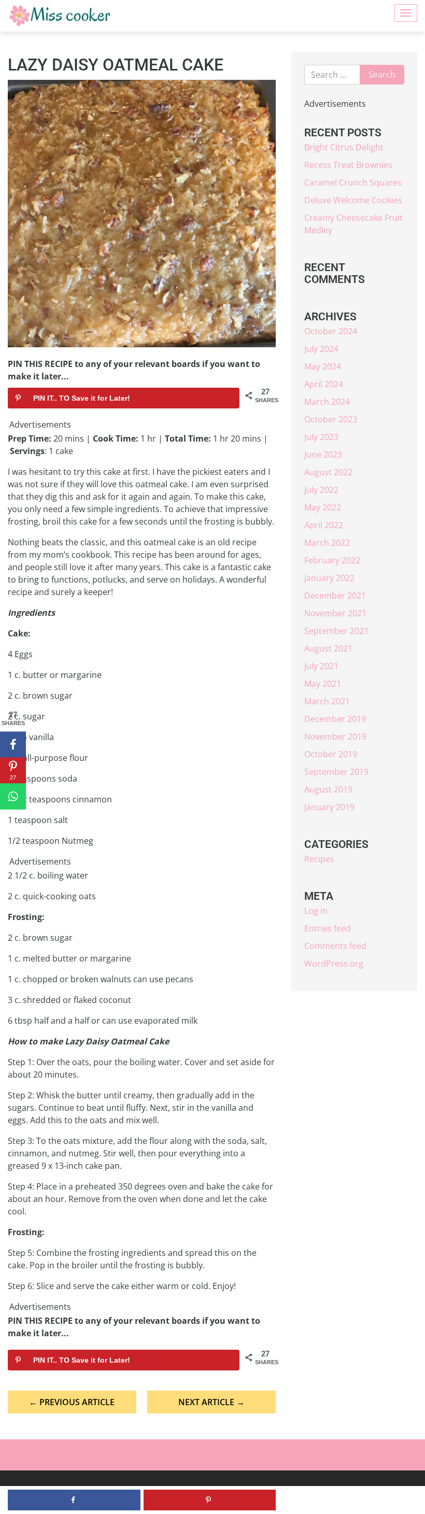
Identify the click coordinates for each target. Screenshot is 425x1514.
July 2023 (321, 437)
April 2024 (323, 384)
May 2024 (322, 366)
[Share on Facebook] (13, 745)
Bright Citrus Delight (344, 147)
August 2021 (328, 648)
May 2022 (322, 507)
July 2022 (321, 490)
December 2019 (335, 719)
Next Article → (211, 1402)
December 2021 (335, 595)
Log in (316, 910)
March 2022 (327, 542)
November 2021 (335, 613)
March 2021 (327, 701)
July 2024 (321, 349)
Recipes (319, 859)
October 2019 (330, 754)
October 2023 (330, 419)
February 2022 (332, 560)
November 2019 (335, 736)
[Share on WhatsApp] (13, 797)
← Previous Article (72, 1402)
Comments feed (335, 946)
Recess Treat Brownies (348, 165)
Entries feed (327, 928)
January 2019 (329, 807)
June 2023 (323, 454)
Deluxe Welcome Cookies (353, 200)
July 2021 (321, 666)
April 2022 (323, 525)
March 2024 (327, 401)
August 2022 (328, 472)
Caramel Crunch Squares (353, 182)
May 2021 (322, 683)
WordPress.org (333, 963)
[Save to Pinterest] (210, 1500)
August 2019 (328, 789)
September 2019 (336, 771)
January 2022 (329, 578)
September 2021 (336, 630)
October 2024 (330, 331)
